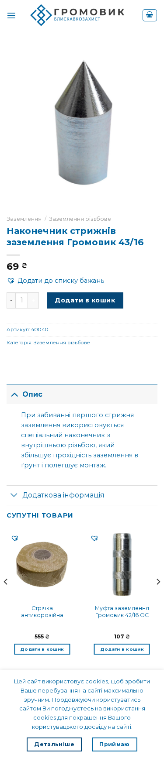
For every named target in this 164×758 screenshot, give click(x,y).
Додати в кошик (85, 300)
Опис (32, 394)
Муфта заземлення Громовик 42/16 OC (122, 611)
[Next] (158, 599)
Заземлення (24, 219)
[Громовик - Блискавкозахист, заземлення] (79, 15)
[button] (55, 281)
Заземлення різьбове (80, 219)
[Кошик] (150, 15)
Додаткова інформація (63, 495)
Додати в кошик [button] (42, 649)
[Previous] (6, 599)
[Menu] (11, 15)
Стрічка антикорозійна (42, 611)
